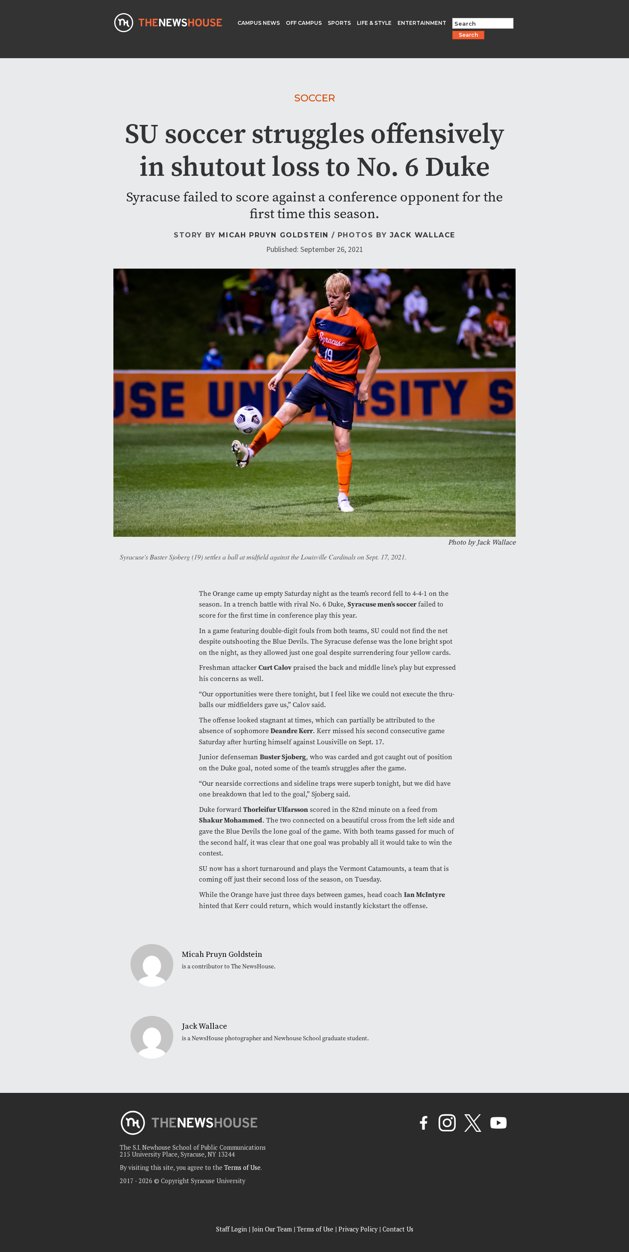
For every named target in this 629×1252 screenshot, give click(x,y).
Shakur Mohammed (230, 820)
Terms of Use (242, 1167)
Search (468, 35)
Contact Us (398, 1229)
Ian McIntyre (424, 894)
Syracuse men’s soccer (381, 604)
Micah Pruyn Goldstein (274, 235)
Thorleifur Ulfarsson (275, 809)
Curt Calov (274, 667)
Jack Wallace (422, 235)
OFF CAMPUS (304, 23)
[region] (111, 1191)
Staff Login (231, 1229)
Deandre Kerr (291, 730)
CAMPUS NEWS (258, 23)
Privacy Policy (357, 1229)
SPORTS (339, 23)
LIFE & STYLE (374, 23)
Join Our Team (272, 1229)
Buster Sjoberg (283, 756)
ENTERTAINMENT (422, 23)
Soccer (314, 98)
